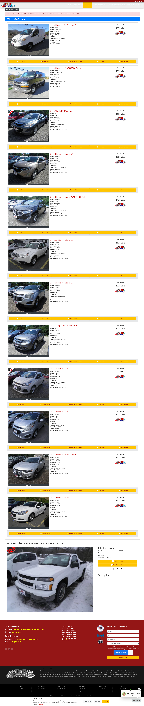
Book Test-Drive (41, 690)
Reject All (97, 701)
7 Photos (28, 98)
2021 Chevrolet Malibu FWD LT (63, 454)
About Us (21, 688)
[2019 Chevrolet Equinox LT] (28, 168)
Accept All (105, 701)
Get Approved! (78, 5)
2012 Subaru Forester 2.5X (61, 240)
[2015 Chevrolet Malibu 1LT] (28, 512)
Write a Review (82, 686)
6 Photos (28, 141)
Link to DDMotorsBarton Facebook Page (6, 649)
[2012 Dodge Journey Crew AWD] (28, 340)
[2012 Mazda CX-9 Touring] (28, 125)
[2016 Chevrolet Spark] (28, 383)
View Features (124, 61)
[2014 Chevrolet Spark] (28, 426)
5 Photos (28, 485)
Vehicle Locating (61, 686)
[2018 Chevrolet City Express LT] (28, 39)
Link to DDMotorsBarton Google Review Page (12, 649)
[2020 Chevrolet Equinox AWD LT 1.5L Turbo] (28, 211)
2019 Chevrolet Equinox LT (61, 154)
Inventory (87, 5)
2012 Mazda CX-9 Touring (61, 111)
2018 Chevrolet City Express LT (63, 25)
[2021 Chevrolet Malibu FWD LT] (28, 469)
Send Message (123, 657)
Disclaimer (102, 688)
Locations (138, 1)
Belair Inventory (41, 686)
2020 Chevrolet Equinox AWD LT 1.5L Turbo (68, 197)
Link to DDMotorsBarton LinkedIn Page (9, 649)
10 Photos (29, 55)
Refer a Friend (82, 692)
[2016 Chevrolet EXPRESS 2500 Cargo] (28, 82)
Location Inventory (99, 5)
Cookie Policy (41, 704)
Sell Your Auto (41, 692)
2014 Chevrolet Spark (59, 411)
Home (70, 5)
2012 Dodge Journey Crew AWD (63, 326)
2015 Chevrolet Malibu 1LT (61, 497)
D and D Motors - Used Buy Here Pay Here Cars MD (80, 696)
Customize (87, 701)
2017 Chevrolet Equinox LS (61, 283)
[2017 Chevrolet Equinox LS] (28, 297)
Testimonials (62, 692)
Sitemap (122, 686)
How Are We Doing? (114, 5)
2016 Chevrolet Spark (59, 368)
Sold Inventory (102, 692)
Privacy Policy (102, 690)
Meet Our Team (102, 686)
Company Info (138, 5)
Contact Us (82, 688)
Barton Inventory (41, 688)
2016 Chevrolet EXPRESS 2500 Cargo (65, 68)
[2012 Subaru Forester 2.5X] (28, 254)
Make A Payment (127, 5)
